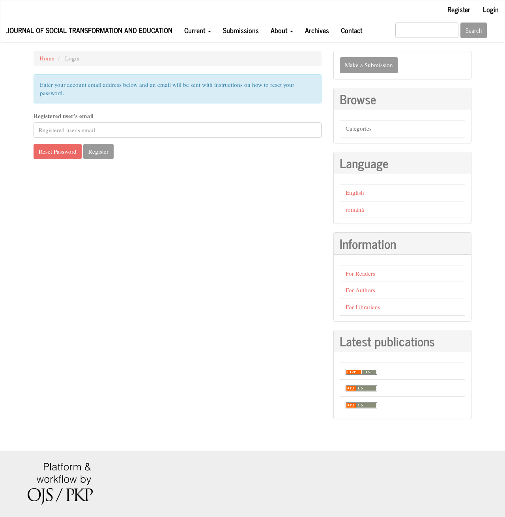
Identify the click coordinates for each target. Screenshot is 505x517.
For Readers (360, 273)
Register (458, 9)
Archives (317, 30)
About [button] (280, 30)
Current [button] (195, 30)
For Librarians (363, 307)
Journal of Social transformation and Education (89, 30)
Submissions (241, 30)
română (355, 209)
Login (491, 9)
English (355, 192)
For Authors (360, 290)
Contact (351, 30)
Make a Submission (369, 65)
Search (474, 30)
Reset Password (58, 151)
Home (46, 58)
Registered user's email (64, 116)
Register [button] (98, 151)
